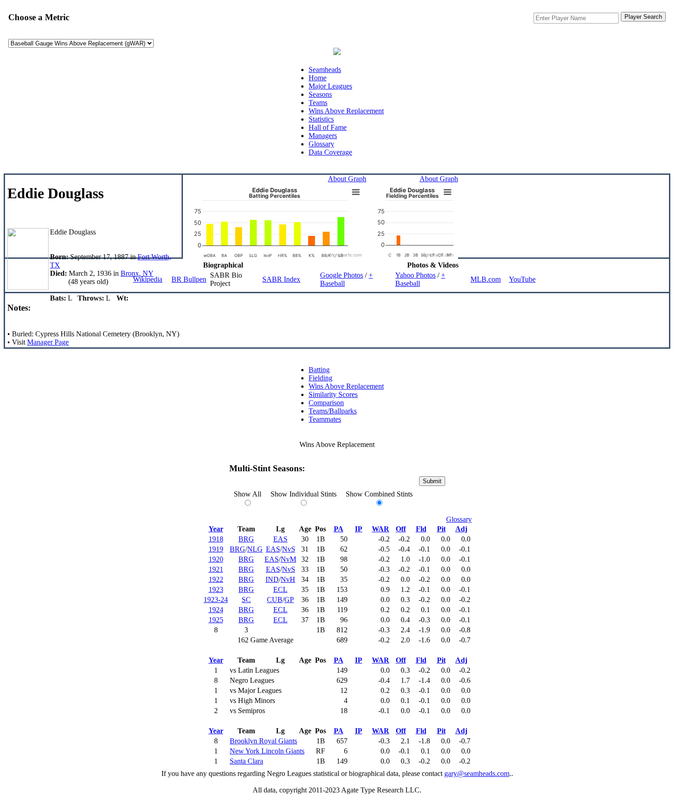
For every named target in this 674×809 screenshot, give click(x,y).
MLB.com (485, 279)
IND (272, 579)
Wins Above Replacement (346, 111)
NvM (288, 559)
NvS (288, 549)
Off (401, 529)
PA (338, 529)
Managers (323, 135)
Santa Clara (246, 761)
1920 (216, 559)
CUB (274, 599)
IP (358, 529)
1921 (216, 569)
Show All (247, 494)
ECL (280, 589)
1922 (216, 579)
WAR (380, 529)
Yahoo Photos (415, 275)
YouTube (522, 279)
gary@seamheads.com (476, 773)
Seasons (320, 94)
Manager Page (48, 342)
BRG (246, 539)
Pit (441, 529)
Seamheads (325, 69)
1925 (216, 620)
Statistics (321, 119)
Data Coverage (330, 152)
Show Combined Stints (379, 494)
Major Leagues (330, 86)
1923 (216, 589)
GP (289, 599)
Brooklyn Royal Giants (263, 741)
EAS (280, 539)
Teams (318, 102)
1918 (216, 539)
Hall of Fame (328, 127)
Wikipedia (147, 279)
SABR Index (281, 279)
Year (216, 529)
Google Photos (341, 275)
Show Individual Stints (304, 494)
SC (246, 599)
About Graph (347, 179)
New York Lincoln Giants (267, 751)
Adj (461, 529)
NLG (255, 549)
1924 (216, 610)
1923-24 (216, 599)
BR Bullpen (188, 279)
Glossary (321, 144)
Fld (421, 529)
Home (317, 78)
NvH (288, 579)
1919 (216, 549)
